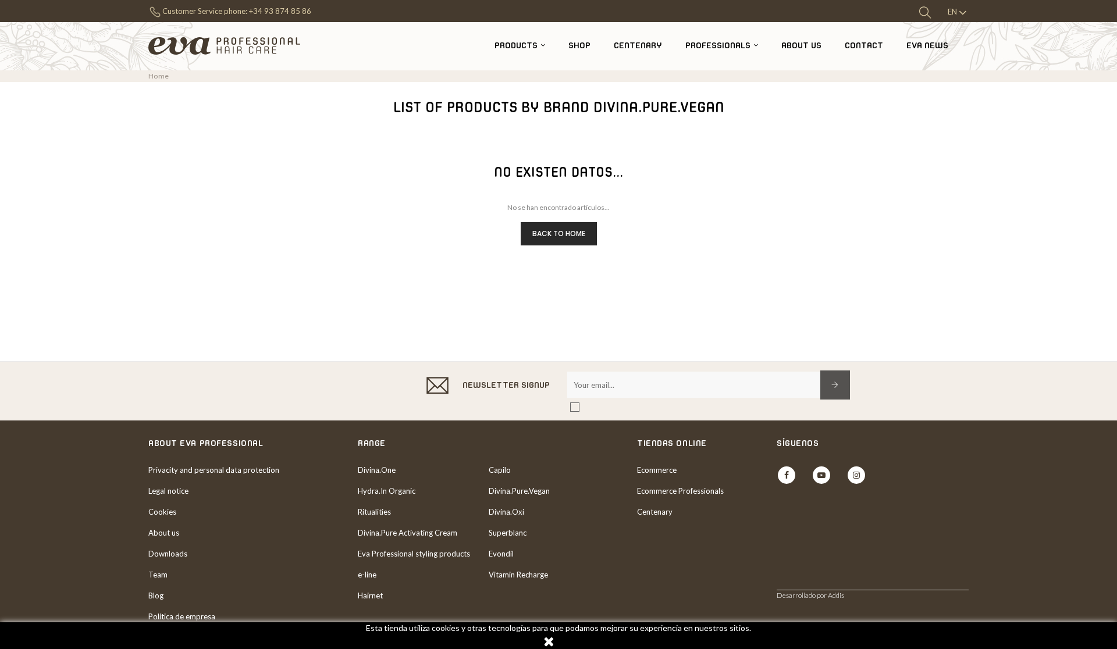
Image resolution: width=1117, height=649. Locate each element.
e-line (367, 574)
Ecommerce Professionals (680, 490)
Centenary (655, 511)
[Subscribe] (835, 385)
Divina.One (377, 470)
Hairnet (370, 595)
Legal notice (168, 490)
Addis (836, 595)
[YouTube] (821, 475)
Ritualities (374, 511)
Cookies (162, 511)
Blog (155, 595)
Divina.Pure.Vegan (519, 490)
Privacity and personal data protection (213, 470)
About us (163, 532)
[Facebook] (786, 475)
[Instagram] (856, 475)
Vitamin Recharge (518, 574)
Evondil (501, 553)
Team (158, 574)
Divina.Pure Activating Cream (407, 532)
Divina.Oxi (506, 511)
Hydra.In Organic (386, 490)
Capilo (500, 470)
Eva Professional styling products (414, 553)
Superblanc (508, 532)
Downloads (167, 553)
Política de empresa (181, 616)
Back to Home (558, 233)
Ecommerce (657, 470)
